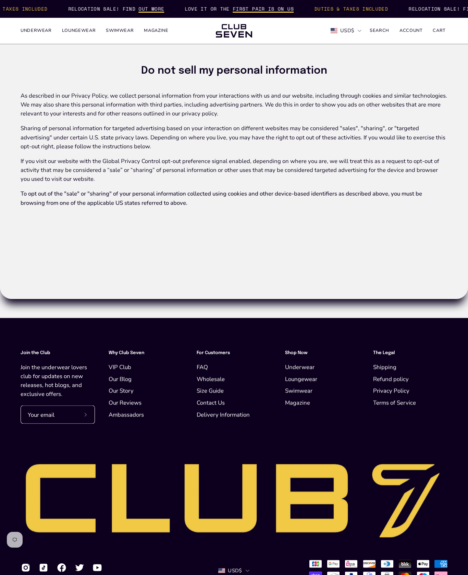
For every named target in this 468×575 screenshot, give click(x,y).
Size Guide (210, 391)
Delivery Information (223, 414)
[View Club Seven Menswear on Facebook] (61, 568)
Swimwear (298, 391)
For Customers (213, 353)
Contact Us (211, 403)
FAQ (202, 367)
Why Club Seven (126, 353)
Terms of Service (394, 403)
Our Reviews (125, 403)
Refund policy (391, 379)
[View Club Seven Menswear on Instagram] (25, 568)
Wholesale (211, 379)
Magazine (297, 403)
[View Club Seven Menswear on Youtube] (96, 568)
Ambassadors (126, 414)
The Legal (384, 353)
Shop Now (296, 353)
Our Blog (120, 379)
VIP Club (120, 367)
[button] (379, 31)
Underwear (300, 367)
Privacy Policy (391, 391)
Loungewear (301, 379)
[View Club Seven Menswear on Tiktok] (42, 568)
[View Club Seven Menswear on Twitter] (78, 568)
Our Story (121, 391)
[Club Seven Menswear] (234, 31)
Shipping (384, 367)
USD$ (347, 30)
